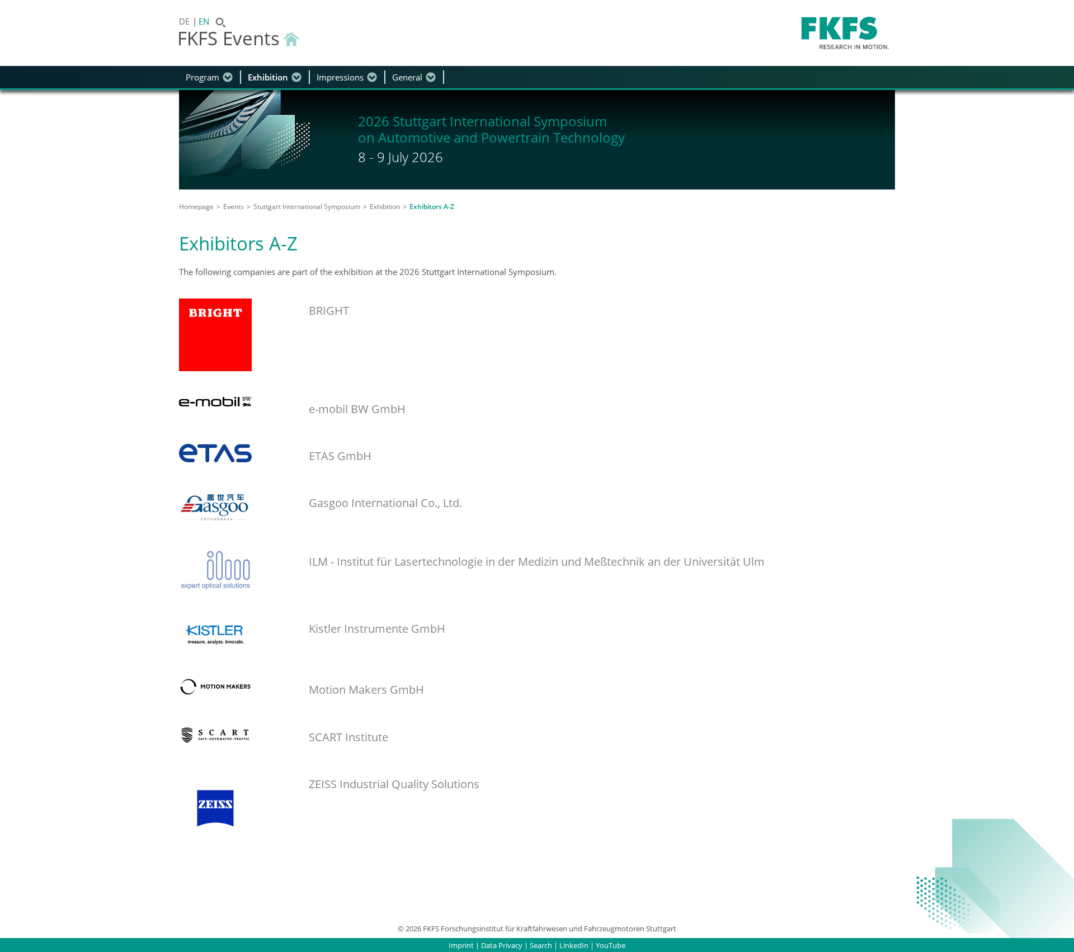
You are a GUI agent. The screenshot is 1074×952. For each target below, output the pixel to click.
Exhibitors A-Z (431, 206)
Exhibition (268, 77)
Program (202, 77)
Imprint (461, 945)
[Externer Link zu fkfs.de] (845, 33)
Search (541, 945)
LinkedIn (573, 945)
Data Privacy (501, 945)
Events (233, 206)
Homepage (196, 206)
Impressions (340, 77)
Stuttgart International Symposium (306, 206)
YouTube (610, 945)
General (407, 77)
